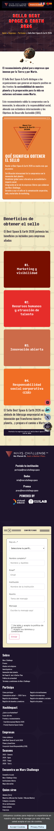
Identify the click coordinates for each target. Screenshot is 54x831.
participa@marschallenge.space (27, 469)
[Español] (50, 3)
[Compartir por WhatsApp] (48, 427)
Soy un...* (13, 542)
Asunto (12, 594)
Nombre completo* (17, 558)
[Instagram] (48, 402)
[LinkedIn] (48, 410)
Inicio (4, 33)
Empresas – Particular (17, 33)
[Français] (44, 3)
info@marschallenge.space (27, 480)
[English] (40, 3)
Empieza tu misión (36, 4)
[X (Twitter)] (48, 417)
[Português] (47, 3)
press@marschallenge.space (27, 490)
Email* (12, 570)
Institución (14, 582)
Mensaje (13, 606)
